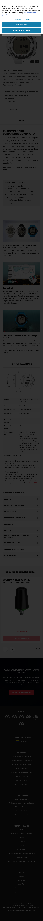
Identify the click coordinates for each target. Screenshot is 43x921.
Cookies (26, 13)
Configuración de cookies (21, 19)
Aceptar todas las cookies (21, 30)
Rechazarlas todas (21, 25)
